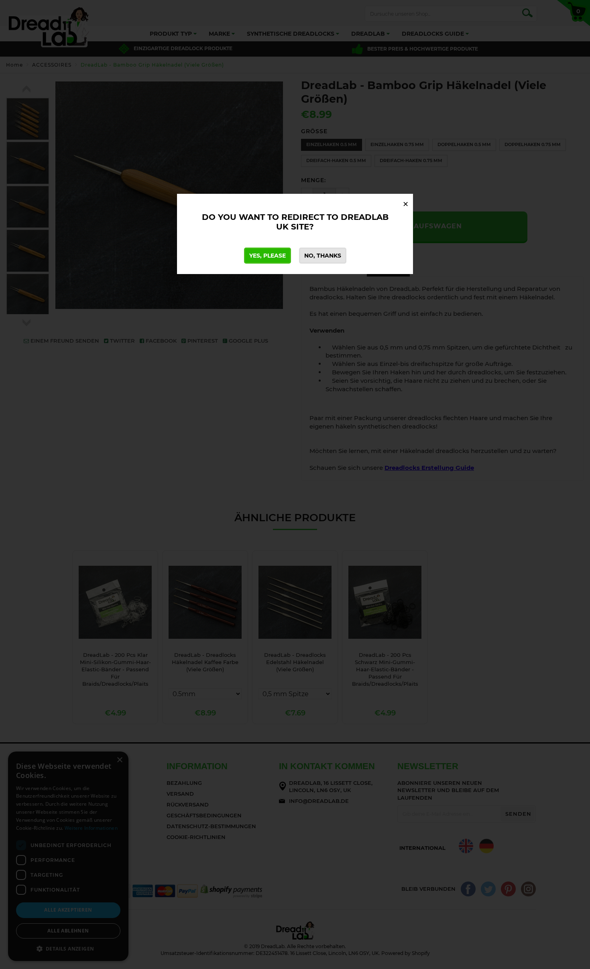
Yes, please (267, 255)
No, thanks (322, 255)
